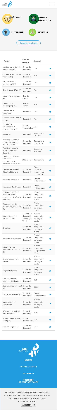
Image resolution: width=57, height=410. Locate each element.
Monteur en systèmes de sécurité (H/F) (11, 68)
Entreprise (28, 373)
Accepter (26, 404)
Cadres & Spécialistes (44, 19)
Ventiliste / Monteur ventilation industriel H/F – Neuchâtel (11, 142)
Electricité (17, 32)
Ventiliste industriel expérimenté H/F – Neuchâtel (10, 150)
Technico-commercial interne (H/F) (12, 75)
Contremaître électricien (8, 111)
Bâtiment (16, 17)
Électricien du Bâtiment (12, 294)
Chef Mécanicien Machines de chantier (11, 279)
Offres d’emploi (28, 367)
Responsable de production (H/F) (9, 82)
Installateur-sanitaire (11, 179)
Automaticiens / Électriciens (9, 303)
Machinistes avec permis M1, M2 (9, 217)
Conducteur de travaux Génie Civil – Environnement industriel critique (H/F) (12, 160)
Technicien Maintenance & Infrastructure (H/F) (10, 126)
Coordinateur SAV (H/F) (12, 90)
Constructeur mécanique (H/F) (9, 104)
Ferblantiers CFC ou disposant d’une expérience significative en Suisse (12, 196)
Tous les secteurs (28, 43)
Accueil (28, 360)
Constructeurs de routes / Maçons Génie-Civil (12, 206)
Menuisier (7, 134)
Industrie (43, 32)
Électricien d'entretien (12, 187)
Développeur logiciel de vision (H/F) (11, 312)
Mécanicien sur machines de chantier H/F (11, 249)
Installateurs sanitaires (12, 238)
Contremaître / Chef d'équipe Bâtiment (11, 170)
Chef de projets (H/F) (11, 327)
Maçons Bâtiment (10, 271)
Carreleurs (7, 228)
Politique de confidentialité (28, 381)
